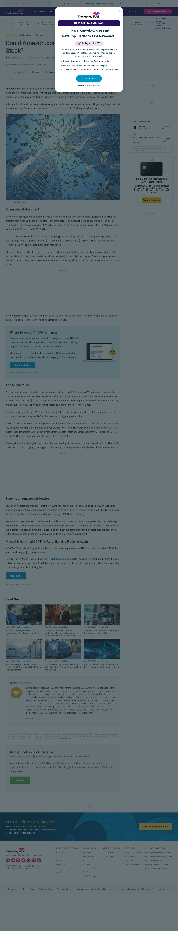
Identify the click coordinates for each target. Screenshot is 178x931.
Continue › (89, 78)
